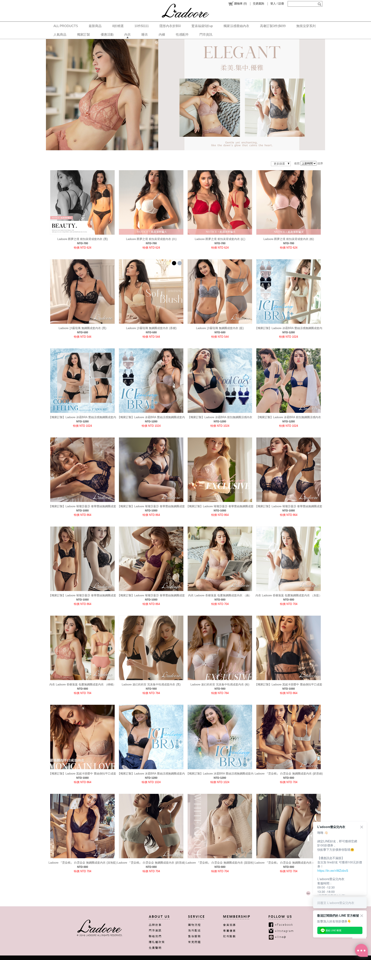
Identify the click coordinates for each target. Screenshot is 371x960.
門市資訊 (205, 34)
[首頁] (185, 11)
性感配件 (182, 34)
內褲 (162, 34)
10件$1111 (141, 26)
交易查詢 (258, 3)
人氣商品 (59, 34)
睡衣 (144, 34)
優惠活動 (107, 34)
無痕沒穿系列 (306, 26)
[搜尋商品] (320, 4)
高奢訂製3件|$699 (273, 26)
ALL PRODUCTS (65, 26)
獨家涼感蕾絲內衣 (236, 26)
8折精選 (118, 26)
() (240, 3)
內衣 (127, 34)
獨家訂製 (83, 34)
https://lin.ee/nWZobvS (332, 870)
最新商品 (95, 26)
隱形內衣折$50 (170, 26)
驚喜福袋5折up (202, 26)
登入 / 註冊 (277, 3)
